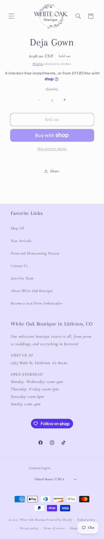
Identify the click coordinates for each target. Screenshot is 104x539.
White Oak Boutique (33, 519)
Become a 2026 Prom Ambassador (36, 303)
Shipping (38, 63)
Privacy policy (29, 528)
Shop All (17, 228)
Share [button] (54, 171)
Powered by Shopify (59, 519)
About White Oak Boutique (32, 290)
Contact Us (19, 265)
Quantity (52, 89)
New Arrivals (21, 240)
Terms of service (54, 528)
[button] (11, 16)
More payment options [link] (52, 149)
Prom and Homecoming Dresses (35, 253)
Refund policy (86, 519)
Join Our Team (22, 278)
